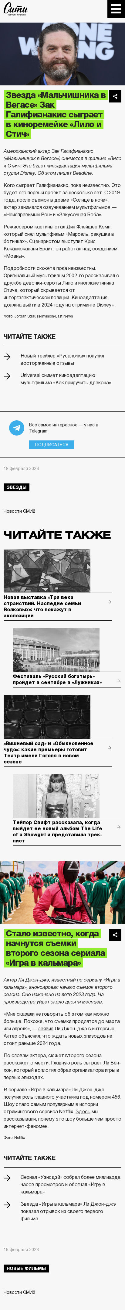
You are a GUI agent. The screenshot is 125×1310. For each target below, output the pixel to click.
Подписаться (51, 444)
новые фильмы (26, 1268)
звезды (16, 487)
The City (16, 9)
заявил (45, 1028)
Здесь (83, 1111)
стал (60, 226)
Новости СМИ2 (19, 511)
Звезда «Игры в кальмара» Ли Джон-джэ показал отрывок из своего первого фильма (68, 1211)
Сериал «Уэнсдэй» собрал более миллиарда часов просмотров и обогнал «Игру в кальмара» (70, 1184)
